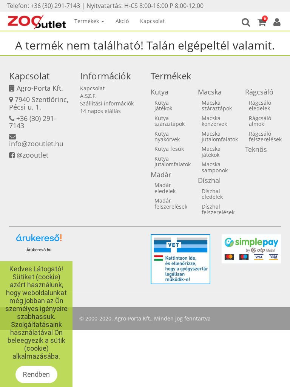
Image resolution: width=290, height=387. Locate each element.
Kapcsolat (152, 21)
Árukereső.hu (38, 250)
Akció (122, 21)
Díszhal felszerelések (218, 209)
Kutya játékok (163, 105)
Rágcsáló (259, 91)
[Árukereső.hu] (39, 240)
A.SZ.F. (88, 95)
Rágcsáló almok (260, 121)
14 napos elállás (100, 111)
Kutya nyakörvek (167, 136)
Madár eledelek (165, 187)
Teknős (256, 149)
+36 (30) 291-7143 (32, 122)
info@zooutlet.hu (36, 143)
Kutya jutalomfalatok (172, 161)
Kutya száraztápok (169, 121)
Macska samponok (215, 167)
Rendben (36, 374)
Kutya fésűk (169, 148)
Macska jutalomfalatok (220, 136)
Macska (210, 91)
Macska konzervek (214, 121)
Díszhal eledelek (212, 193)
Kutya (159, 91)
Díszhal (209, 180)
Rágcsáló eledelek (260, 105)
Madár (161, 174)
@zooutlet (32, 154)
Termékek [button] (87, 21)
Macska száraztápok (217, 105)
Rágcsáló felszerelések (265, 136)
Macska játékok (211, 151)
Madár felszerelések (170, 203)
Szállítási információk (107, 103)
